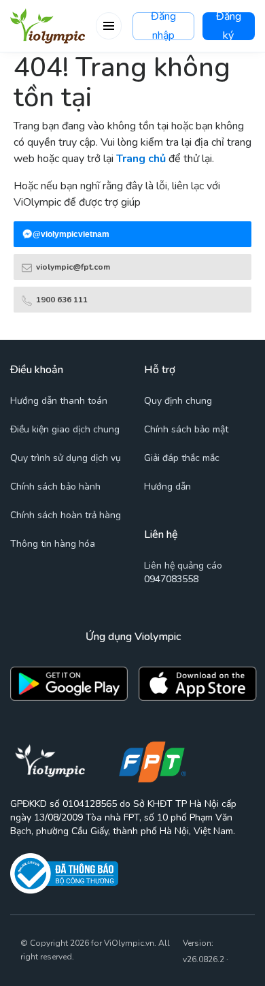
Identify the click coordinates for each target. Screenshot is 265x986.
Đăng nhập (163, 26)
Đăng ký (228, 26)
